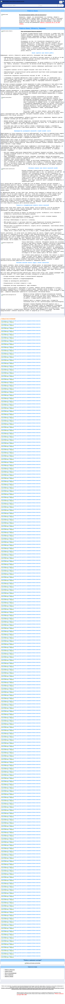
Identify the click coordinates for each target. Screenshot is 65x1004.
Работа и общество (10, 969)
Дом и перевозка (9, 974)
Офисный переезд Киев (16, 989)
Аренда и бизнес (9, 976)
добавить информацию (6, 988)
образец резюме (14, 988)
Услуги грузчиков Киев (49, 989)
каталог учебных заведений (44, 988)
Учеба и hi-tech (8, 971)
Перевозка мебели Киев (27, 989)
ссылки (20, 988)
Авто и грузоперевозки (10, 973)
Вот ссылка (26, 80)
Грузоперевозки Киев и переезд (57, 988)
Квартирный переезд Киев (38, 989)
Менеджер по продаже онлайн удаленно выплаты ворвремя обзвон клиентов (20, 320)
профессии (24, 988)
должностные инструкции (32, 988)
